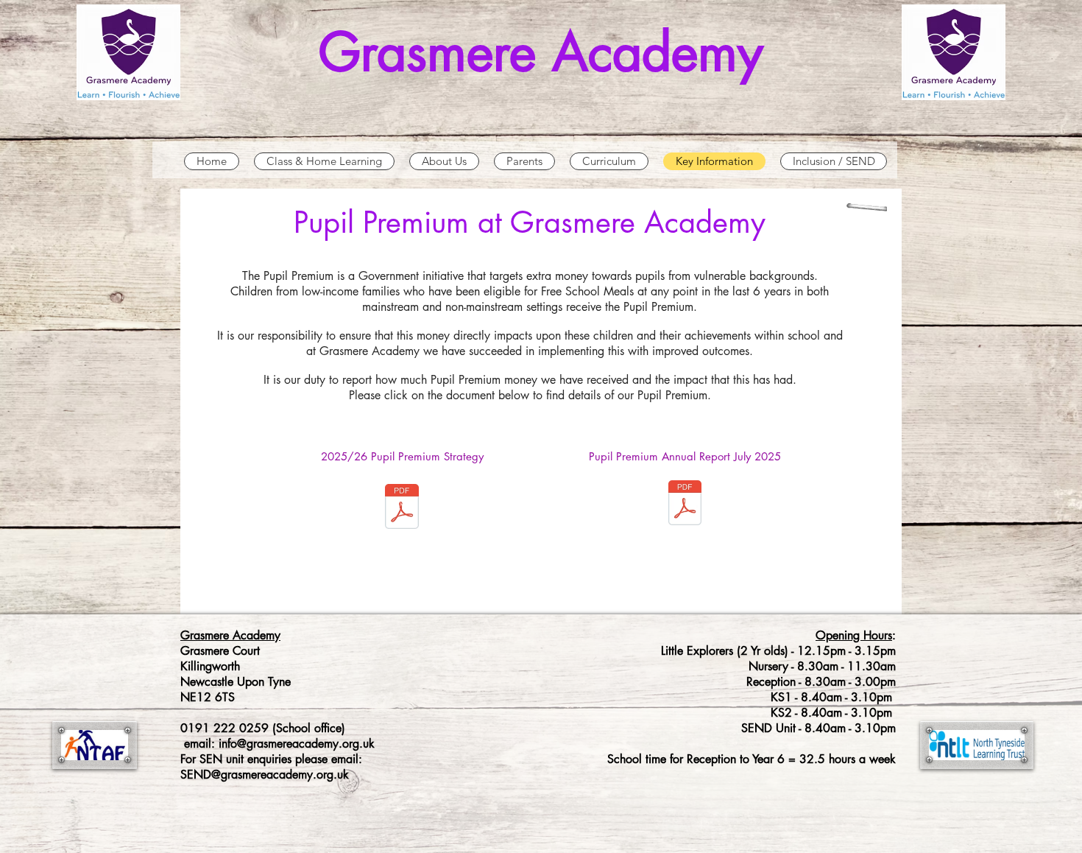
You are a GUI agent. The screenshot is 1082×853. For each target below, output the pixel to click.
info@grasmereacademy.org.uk (297, 743)
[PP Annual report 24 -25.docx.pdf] (685, 504)
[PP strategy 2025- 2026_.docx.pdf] (401, 508)
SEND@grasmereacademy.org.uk (264, 774)
